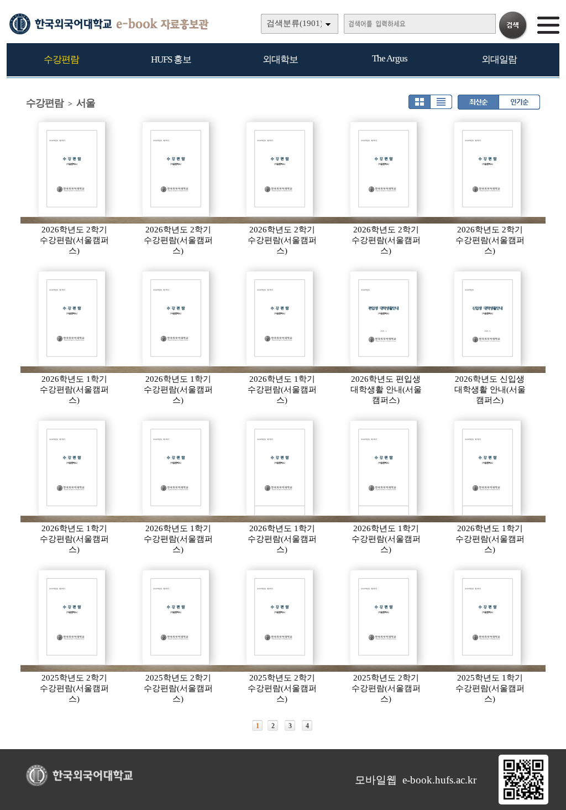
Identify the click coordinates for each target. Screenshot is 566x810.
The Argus (389, 58)
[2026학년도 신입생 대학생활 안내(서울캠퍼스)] (488, 318)
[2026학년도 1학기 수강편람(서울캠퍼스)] (72, 318)
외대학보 (280, 59)
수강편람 (61, 59)
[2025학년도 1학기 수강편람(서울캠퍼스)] (488, 617)
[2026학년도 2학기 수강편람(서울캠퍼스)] (72, 169)
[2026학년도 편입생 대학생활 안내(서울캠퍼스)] (384, 318)
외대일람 (499, 59)
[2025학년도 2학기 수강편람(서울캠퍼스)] (72, 617)
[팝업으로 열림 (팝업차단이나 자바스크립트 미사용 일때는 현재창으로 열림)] (523, 802)
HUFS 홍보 (171, 59)
